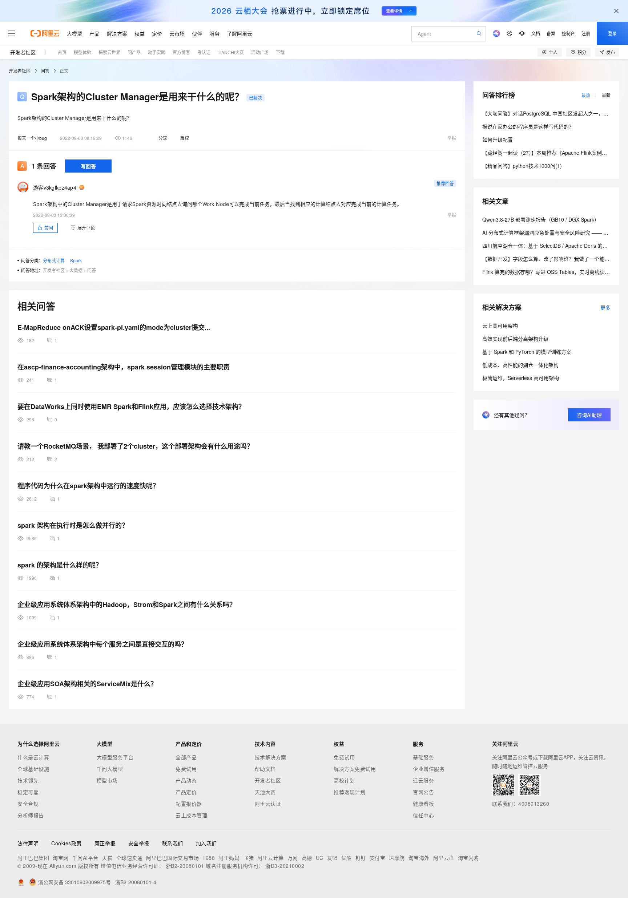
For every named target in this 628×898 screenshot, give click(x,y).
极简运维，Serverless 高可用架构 (520, 377)
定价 (157, 33)
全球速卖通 (129, 857)
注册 (585, 33)
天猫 (107, 857)
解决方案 (117, 33)
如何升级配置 (497, 139)
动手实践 (156, 52)
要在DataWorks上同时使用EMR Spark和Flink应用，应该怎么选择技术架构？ (131, 406)
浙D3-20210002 (284, 865)
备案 (551, 33)
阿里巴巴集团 (33, 857)
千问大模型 (110, 768)
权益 (139, 33)
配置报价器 (189, 803)
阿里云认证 (268, 803)
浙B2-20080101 (185, 865)
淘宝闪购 (468, 857)
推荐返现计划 (349, 792)
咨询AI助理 (589, 414)
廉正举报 (105, 843)
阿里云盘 (443, 857)
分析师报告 (30, 815)
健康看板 (423, 803)
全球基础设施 (33, 768)
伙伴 (197, 33)
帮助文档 (265, 768)
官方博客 (181, 52)
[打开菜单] (11, 33)
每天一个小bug (32, 138)
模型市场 (107, 780)
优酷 (346, 857)
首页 (62, 52)
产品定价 (186, 792)
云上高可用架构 (500, 325)
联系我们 (172, 843)
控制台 (568, 33)
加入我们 (206, 843)
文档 (535, 33)
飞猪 (248, 857)
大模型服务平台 (115, 757)
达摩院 (397, 857)
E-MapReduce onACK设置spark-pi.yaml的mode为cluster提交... (113, 327)
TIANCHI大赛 (231, 52)
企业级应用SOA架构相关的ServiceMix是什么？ (87, 683)
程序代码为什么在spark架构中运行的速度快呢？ (88, 485)
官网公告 (423, 792)
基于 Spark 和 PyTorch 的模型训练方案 (526, 351)
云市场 (177, 33)
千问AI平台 (85, 857)
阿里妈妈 (228, 857)
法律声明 (28, 843)
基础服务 (423, 757)
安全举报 (138, 843)
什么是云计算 (33, 757)
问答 (45, 71)
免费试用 (186, 768)
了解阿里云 (239, 33)
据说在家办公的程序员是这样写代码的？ (528, 126)
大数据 (75, 270)
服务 (214, 33)
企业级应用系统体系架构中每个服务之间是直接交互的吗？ (102, 644)
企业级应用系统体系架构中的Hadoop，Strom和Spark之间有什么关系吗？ (126, 604)
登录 (612, 33)
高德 (307, 857)
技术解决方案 (270, 757)
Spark (76, 260)
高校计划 (344, 780)
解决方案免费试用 (355, 768)
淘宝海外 (419, 857)
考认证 (203, 52)
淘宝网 (61, 857)
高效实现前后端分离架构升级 (515, 338)
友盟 (332, 857)
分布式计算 (54, 260)
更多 (605, 307)
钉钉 (360, 857)
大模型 (74, 33)
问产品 (134, 52)
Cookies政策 (66, 843)
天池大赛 (265, 792)
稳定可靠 (28, 792)
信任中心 (423, 815)
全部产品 (186, 757)
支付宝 (378, 857)
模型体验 (82, 52)
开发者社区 (23, 52)
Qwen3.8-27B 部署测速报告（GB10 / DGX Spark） (540, 219)
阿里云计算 (270, 857)
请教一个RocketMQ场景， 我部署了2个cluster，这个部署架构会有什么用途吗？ (135, 446)
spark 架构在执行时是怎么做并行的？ (72, 525)
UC (319, 857)
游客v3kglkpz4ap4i (55, 187)
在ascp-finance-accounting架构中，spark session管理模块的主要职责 (123, 367)
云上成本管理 (191, 815)
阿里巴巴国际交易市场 (172, 857)
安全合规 (28, 803)
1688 (208, 857)
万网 (292, 857)
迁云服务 (423, 780)
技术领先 (28, 780)
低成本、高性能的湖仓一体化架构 (520, 364)
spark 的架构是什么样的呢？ (59, 565)
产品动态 (186, 780)
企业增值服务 (428, 768)
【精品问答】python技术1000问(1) (522, 165)
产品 (94, 33)
